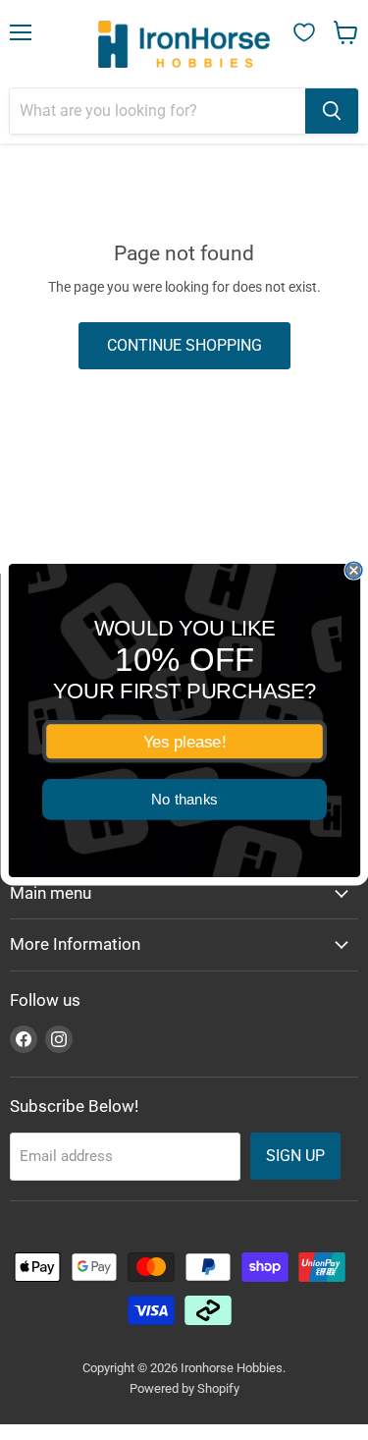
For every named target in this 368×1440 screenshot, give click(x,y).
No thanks (184, 799)
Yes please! (184, 740)
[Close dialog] (353, 570)
